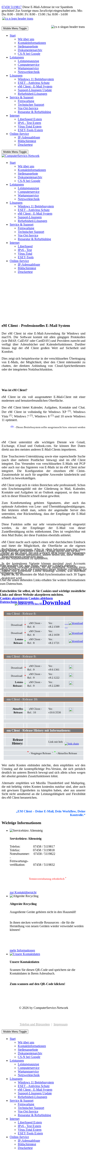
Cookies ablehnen (41, 598)
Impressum (25, 602)
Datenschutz (8, 602)
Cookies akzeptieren (14, 598)
